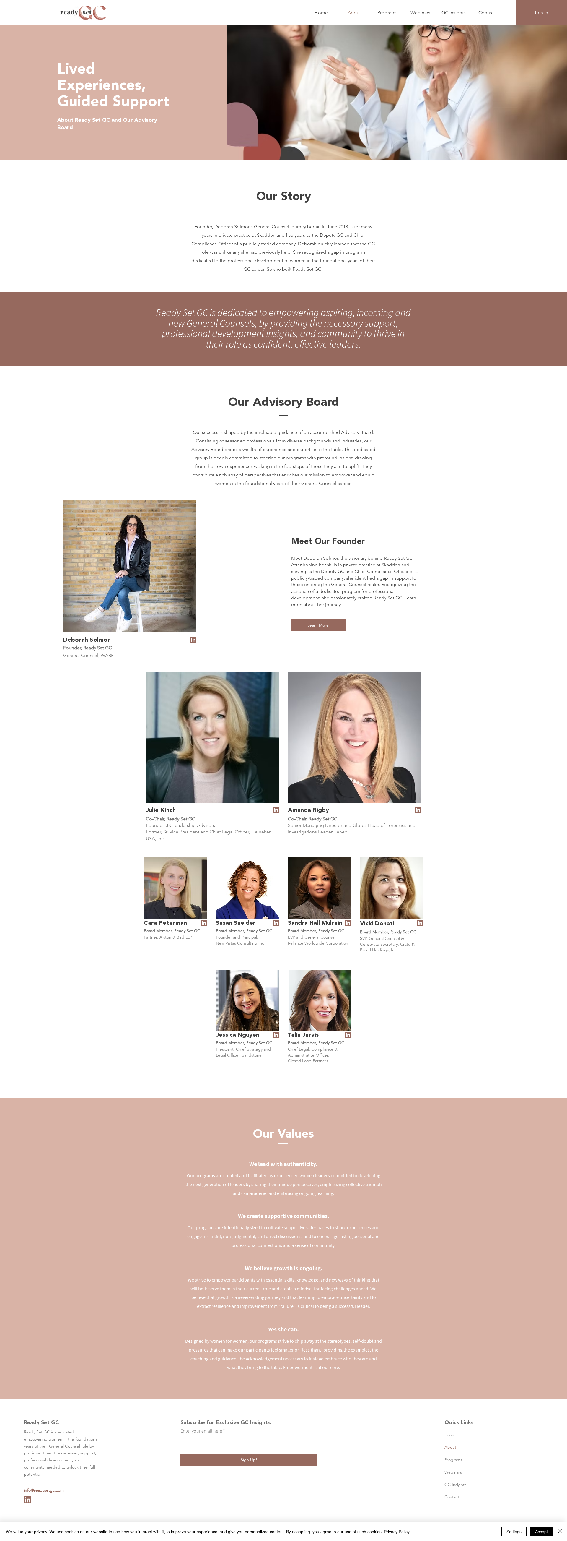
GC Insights (455, 1484)
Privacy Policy (397, 1531)
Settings (514, 1531)
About (450, 1447)
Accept (541, 1531)
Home (450, 1435)
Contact (451, 1497)
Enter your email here (201, 1431)
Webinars (453, 1472)
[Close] (559, 1531)
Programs (453, 1459)
